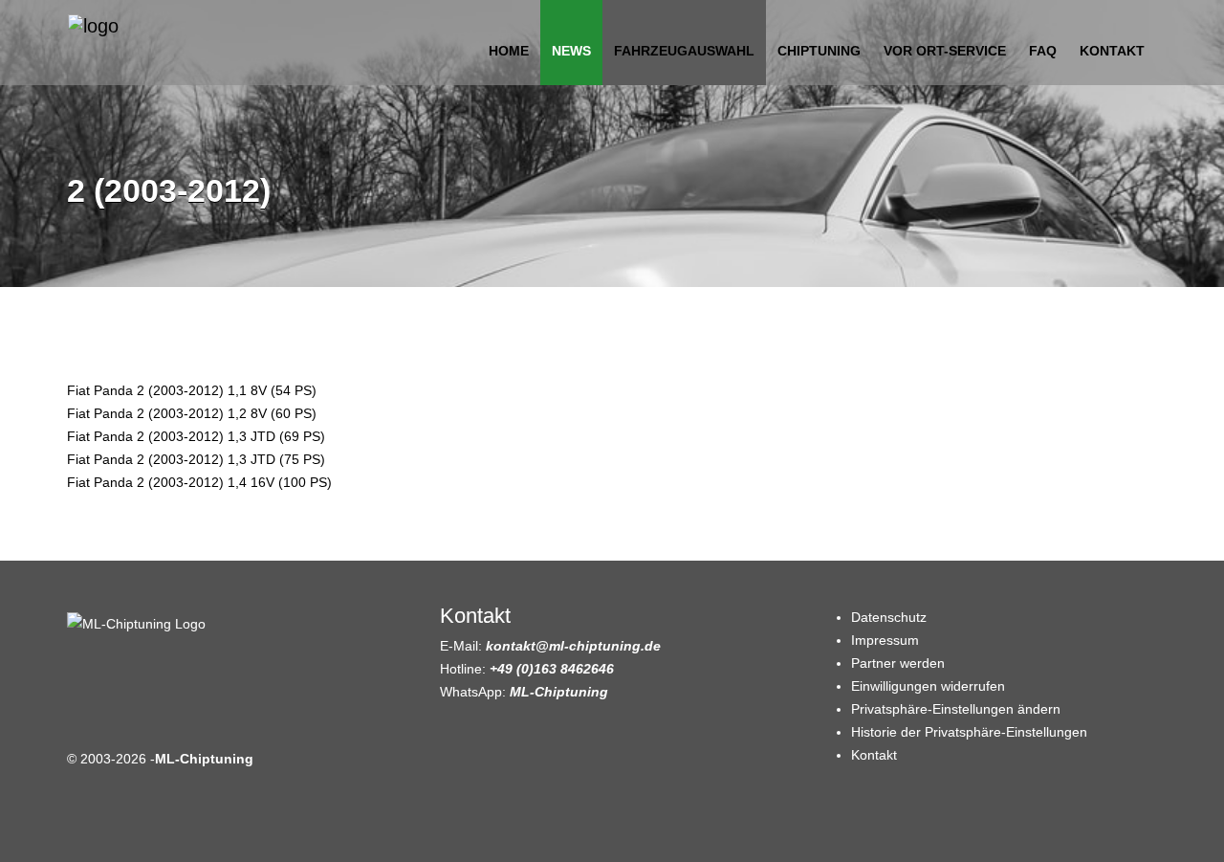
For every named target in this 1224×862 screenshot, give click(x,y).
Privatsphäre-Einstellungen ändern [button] (955, 709)
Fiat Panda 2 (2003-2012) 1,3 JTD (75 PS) (196, 459)
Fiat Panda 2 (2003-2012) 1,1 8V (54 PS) (192, 390)
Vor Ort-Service (945, 50)
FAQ (1043, 50)
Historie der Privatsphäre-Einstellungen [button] (969, 732)
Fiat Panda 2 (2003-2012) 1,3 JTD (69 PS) (196, 436)
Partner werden (898, 663)
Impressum (885, 640)
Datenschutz (889, 617)
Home (509, 50)
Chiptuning (819, 50)
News (571, 50)
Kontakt (1112, 50)
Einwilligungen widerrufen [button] (928, 686)
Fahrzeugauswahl (684, 50)
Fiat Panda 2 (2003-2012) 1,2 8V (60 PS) (192, 413)
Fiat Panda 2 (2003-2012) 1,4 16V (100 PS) (199, 482)
